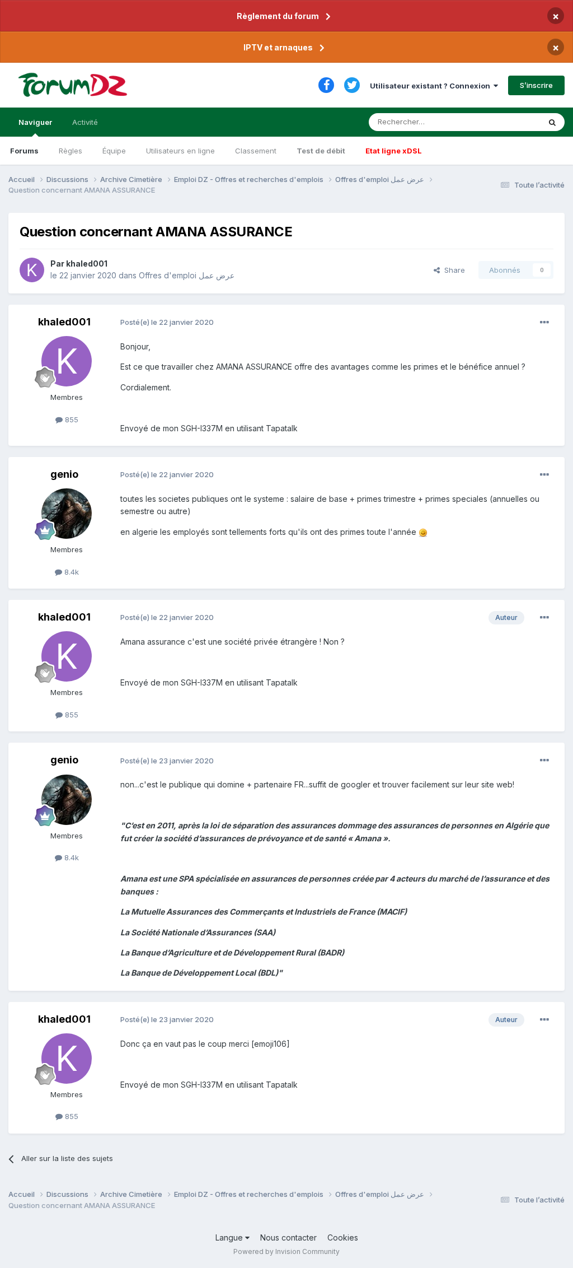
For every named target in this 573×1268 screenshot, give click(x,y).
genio (64, 474)
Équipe (114, 150)
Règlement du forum (278, 16)
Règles (70, 150)
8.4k (70, 571)
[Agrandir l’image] (423, 532)
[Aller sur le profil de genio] (66, 513)
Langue (230, 1237)
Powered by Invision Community (286, 1251)
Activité (85, 122)
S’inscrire (536, 85)
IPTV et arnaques (278, 47)
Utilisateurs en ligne (180, 150)
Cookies (342, 1237)
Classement (255, 150)
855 (70, 419)
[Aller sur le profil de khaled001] (32, 270)
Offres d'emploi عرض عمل (186, 275)
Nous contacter (288, 1237)
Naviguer (35, 122)
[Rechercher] (552, 122)
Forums (24, 150)
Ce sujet (511, 122)
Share (452, 269)
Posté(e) (167, 322)
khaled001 (86, 263)
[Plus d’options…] (544, 322)
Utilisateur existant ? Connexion (432, 85)
